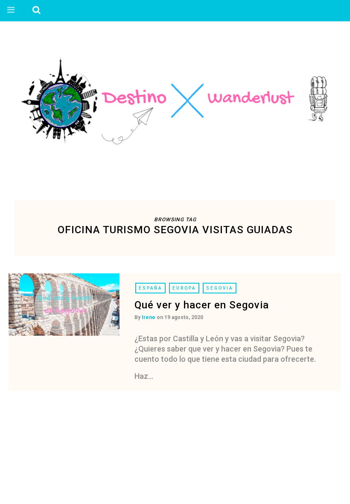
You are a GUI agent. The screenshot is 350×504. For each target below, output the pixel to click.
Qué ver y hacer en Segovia (201, 305)
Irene (148, 317)
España (150, 288)
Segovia (219, 288)
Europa (184, 288)
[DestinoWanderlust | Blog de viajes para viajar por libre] (175, 101)
